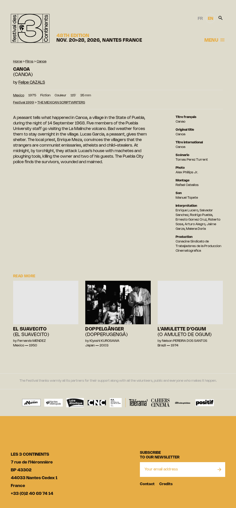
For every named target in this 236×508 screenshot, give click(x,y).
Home (17, 61)
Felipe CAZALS (31, 82)
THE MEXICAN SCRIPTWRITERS (61, 102)
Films (29, 61)
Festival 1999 (23, 102)
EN (210, 19)
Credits (166, 484)
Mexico (18, 95)
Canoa (41, 61)
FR (200, 19)
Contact (147, 484)
